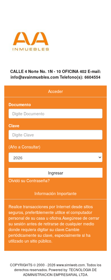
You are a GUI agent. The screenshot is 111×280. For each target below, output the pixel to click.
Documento (20, 104)
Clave (14, 125)
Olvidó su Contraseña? (29, 180)
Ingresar (55, 173)
